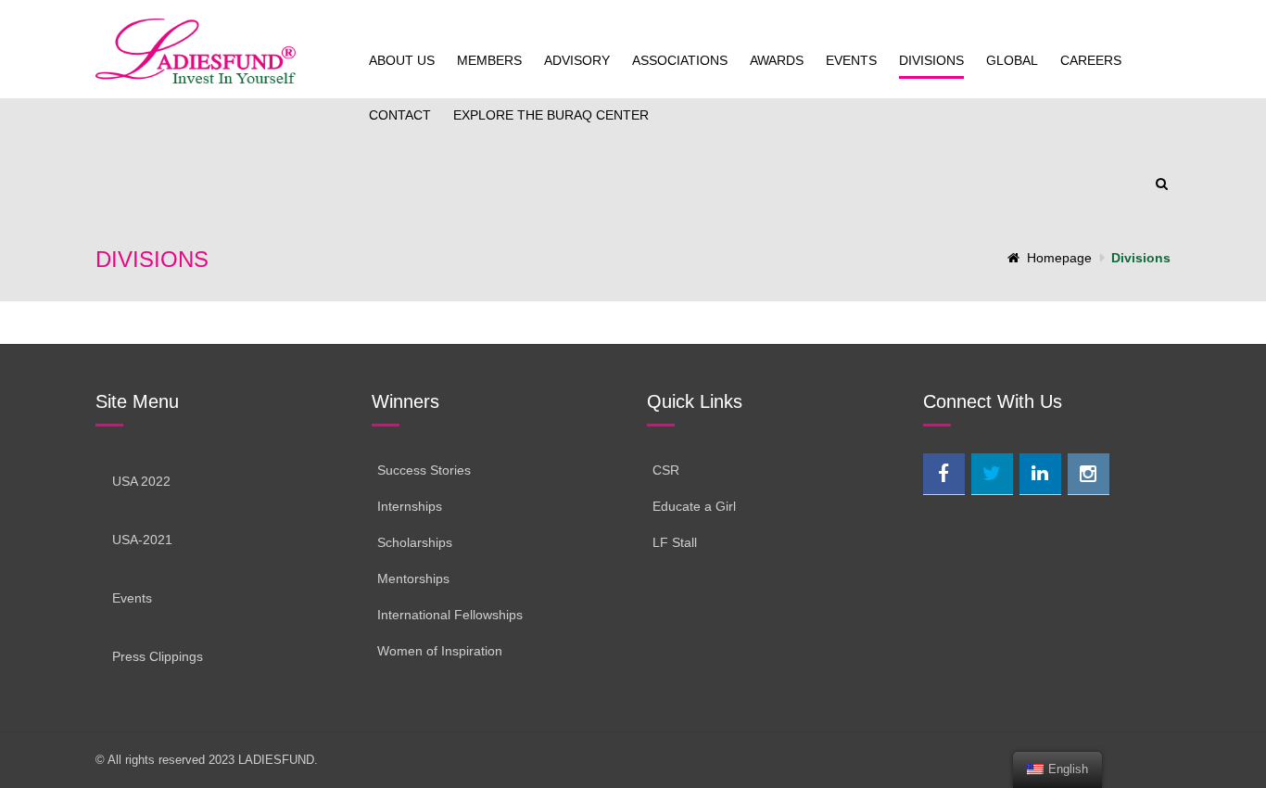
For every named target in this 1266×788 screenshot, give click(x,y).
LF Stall (674, 542)
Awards (777, 60)
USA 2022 (141, 481)
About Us (402, 60)
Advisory (577, 60)
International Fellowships (450, 614)
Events (851, 60)
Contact (400, 115)
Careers (1090, 60)
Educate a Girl (694, 506)
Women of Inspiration (439, 650)
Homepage (1059, 257)
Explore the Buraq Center (551, 115)
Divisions (931, 60)
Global (1012, 60)
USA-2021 (142, 539)
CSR (665, 470)
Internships (409, 506)
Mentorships (413, 578)
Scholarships (414, 542)
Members (489, 60)
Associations (680, 60)
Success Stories (424, 470)
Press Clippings (157, 656)
